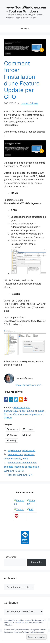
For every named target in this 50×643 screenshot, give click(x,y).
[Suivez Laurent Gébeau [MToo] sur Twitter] (19, 509)
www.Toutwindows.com (28, 385)
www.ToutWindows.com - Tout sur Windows (26, 9)
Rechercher (10, 557)
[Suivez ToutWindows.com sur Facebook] (19, 504)
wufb (25, 458)
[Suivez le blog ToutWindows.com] (30, 509)
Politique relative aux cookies (33, 632)
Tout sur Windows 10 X (20, 474)
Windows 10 (28, 450)
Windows (29, 454)
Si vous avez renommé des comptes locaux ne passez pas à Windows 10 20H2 (21, 466)
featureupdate (15, 454)
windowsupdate (12, 458)
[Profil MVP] (25, 543)
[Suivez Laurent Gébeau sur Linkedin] (31, 504)
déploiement (14, 450)
